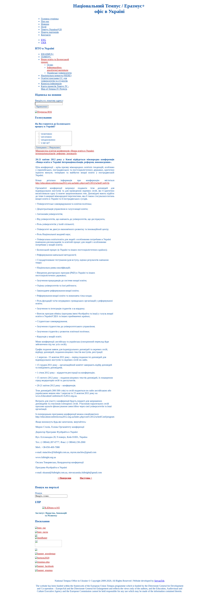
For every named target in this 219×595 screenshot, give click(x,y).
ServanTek (159, 580)
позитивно (46, 134)
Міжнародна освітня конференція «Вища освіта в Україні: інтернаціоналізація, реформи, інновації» (64, 152)
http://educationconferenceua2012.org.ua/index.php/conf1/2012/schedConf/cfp (72, 183)
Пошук (38, 493)
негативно (46, 137)
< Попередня (64, 478)
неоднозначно (48, 140)
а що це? (45, 142)
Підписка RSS (44, 112)
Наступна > (86, 478)
